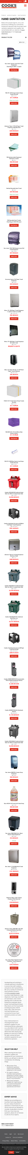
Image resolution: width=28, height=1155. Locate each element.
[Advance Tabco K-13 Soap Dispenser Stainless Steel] (14, 545)
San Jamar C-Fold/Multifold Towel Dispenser (14, 867)
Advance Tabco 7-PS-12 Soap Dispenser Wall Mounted (14, 898)
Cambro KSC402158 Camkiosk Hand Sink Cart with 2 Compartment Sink (14, 493)
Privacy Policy (5, 1140)
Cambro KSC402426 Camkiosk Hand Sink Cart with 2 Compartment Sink (14, 742)
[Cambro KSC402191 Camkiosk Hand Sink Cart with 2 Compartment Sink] (14, 576)
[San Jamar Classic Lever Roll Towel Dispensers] (14, 54)
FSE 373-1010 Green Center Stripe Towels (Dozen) (14, 93)
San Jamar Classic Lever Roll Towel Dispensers (14, 64)
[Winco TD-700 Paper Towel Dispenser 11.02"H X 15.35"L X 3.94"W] (14, 300)
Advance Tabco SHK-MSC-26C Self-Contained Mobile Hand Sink (14, 929)
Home (5, 1134)
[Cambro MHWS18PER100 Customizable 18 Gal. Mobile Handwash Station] (14, 669)
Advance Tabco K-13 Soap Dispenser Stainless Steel (14, 555)
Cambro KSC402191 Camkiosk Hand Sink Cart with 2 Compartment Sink (14, 586)
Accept (11, 1152)
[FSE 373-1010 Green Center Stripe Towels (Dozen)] (14, 83)
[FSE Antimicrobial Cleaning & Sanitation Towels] (14, 147)
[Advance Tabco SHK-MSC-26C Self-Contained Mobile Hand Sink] (14, 919)
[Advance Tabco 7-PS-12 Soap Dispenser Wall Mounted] (14, 888)
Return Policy (14, 1140)
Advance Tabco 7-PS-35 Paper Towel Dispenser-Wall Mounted (14, 127)
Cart (15, 1134)
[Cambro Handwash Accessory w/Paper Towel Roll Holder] (14, 638)
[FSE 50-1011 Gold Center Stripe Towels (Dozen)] (14, 391)
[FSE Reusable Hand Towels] (14, 210)
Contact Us (8, 1137)
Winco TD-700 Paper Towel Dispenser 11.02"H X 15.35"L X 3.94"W (14, 311)
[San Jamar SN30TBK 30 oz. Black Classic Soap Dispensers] (14, 823)
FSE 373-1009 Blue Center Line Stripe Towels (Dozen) (14, 462)
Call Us (7, 1125)
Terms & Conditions (18, 1137)
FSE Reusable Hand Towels (14, 220)
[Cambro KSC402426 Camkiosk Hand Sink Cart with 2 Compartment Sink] (14, 731)
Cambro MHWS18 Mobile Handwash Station (14, 711)
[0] (24, 1)
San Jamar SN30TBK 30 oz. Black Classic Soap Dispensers (14, 834)
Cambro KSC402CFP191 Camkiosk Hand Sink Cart (14, 617)
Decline (17, 1152)
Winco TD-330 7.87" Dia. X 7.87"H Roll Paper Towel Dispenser (14, 370)
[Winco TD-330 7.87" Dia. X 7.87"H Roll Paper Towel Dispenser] (14, 360)
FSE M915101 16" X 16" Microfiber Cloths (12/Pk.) (14, 432)
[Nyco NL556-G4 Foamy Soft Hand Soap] (14, 793)
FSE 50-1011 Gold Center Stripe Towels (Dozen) (14, 401)
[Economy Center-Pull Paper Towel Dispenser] (14, 269)
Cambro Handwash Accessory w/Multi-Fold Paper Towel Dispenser (14, 524)
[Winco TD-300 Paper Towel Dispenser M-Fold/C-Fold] (14, 331)
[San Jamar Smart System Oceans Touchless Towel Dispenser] (14, 950)
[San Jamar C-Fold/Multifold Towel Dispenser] (14, 856)
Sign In (20, 1)
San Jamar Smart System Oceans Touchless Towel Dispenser (13, 960)
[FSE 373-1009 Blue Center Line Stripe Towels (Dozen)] (14, 451)
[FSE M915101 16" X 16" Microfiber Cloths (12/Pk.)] (14, 422)
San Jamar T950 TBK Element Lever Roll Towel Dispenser (14, 249)
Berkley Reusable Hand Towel (14, 188)
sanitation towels (15, 993)
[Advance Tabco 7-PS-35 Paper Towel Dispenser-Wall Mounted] (14, 116)
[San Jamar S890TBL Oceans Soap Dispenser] (14, 762)
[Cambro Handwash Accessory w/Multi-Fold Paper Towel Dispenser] (14, 513)
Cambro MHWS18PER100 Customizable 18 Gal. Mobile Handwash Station (14, 679)
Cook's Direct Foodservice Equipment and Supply (8, 7)
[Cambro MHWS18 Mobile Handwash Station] (14, 700)
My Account (21, 1134)
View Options (14, 70)
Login (10, 1134)
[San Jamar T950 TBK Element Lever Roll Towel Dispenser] (14, 238)
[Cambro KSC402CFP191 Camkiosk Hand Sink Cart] (14, 607)
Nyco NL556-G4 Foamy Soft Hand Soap (14, 803)
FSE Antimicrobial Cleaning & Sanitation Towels (14, 158)
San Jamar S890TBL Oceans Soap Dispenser (14, 773)
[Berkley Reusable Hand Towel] (14, 178)
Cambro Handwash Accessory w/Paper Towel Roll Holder (14, 648)
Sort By (22, 42)
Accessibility (22, 1140)
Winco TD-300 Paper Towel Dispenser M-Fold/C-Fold (14, 342)
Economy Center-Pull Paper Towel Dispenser (14, 280)
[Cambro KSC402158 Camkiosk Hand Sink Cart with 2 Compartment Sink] (14, 482)
